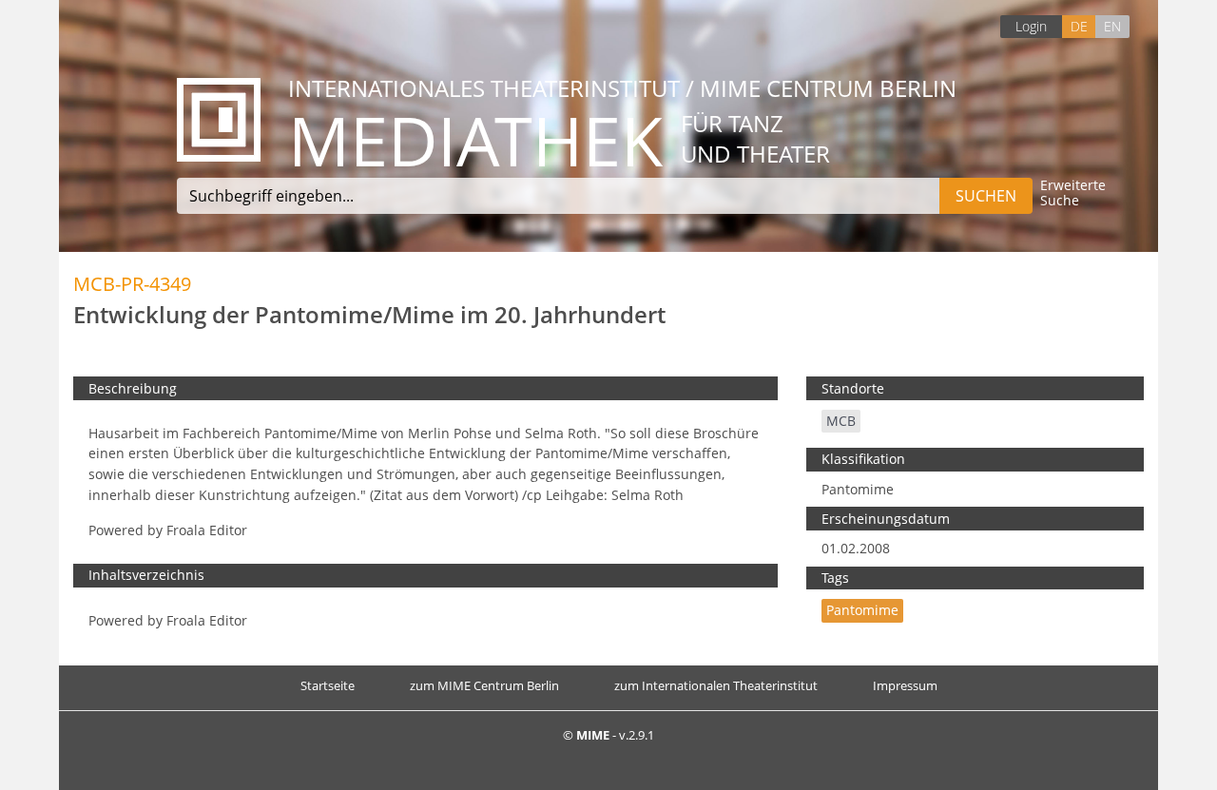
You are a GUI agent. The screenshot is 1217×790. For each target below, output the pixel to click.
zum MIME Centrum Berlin (484, 685)
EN (1112, 26)
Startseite (327, 685)
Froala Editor (206, 530)
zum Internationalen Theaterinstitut (716, 685)
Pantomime (862, 610)
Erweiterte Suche (1073, 193)
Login (1031, 26)
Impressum (905, 685)
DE (1079, 26)
